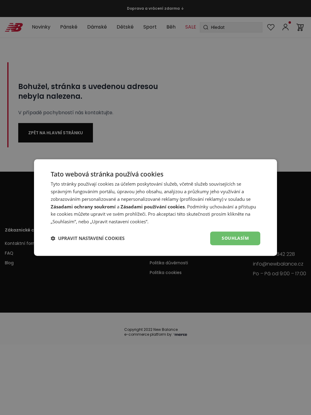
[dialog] (155, 207)
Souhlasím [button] (235, 238)
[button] (88, 238)
